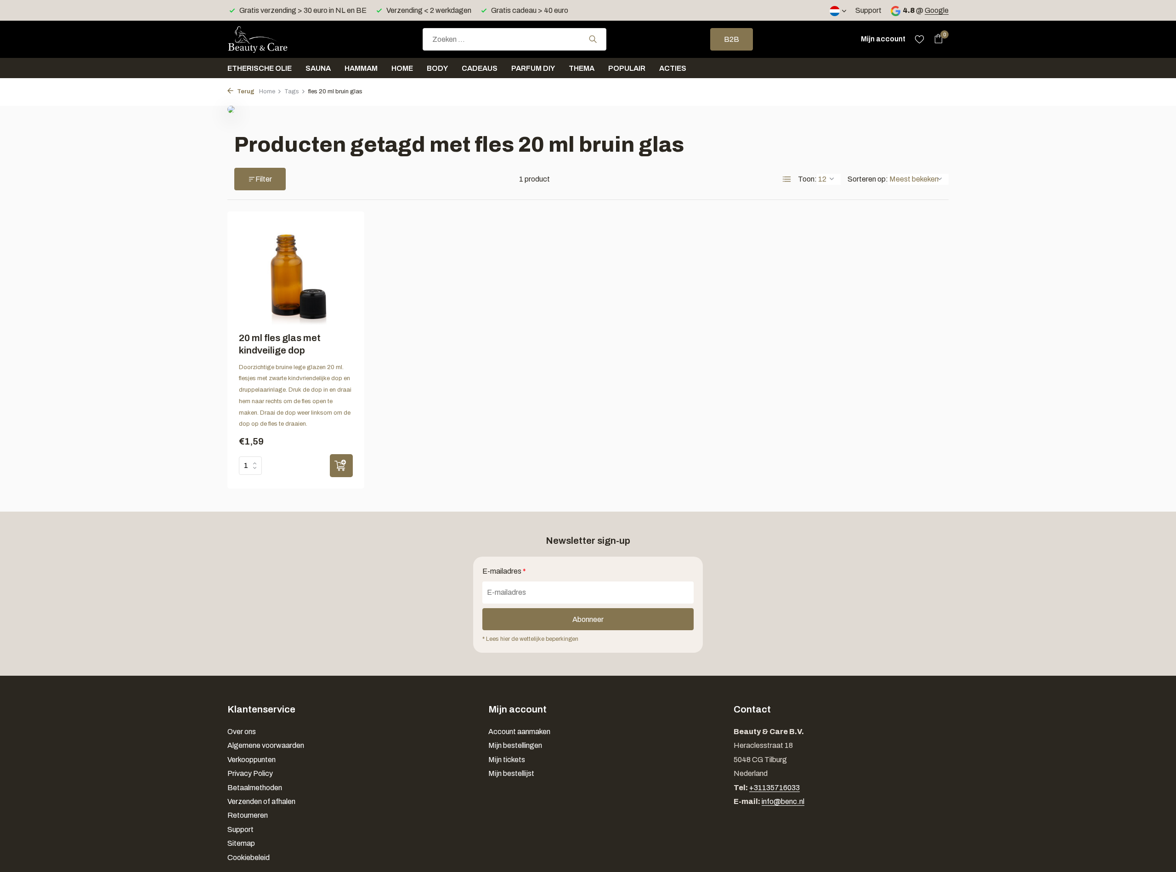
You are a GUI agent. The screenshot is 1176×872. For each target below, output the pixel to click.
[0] (936, 39)
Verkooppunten (251, 760)
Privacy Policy (250, 773)
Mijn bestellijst (511, 773)
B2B (731, 39)
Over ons (241, 731)
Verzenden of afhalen (261, 801)
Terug (245, 91)
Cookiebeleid (248, 857)
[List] (787, 179)
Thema (581, 68)
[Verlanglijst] (919, 39)
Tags (291, 91)
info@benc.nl (783, 801)
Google (937, 10)
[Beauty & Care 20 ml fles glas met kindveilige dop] (296, 274)
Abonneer (588, 619)
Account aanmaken (519, 731)
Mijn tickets (506, 760)
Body (437, 68)
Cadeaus (480, 68)
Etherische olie (259, 68)
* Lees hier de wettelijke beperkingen (530, 639)
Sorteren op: (868, 179)
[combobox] (514, 39)
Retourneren (247, 815)
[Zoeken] (592, 39)
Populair (626, 68)
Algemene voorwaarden (265, 745)
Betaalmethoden (254, 788)
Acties (672, 68)
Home (402, 68)
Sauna (318, 68)
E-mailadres (504, 571)
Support (868, 10)
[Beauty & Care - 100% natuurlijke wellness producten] (273, 39)
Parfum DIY (533, 68)
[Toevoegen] (341, 465)
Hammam (361, 68)
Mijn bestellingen (515, 745)
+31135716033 (774, 788)
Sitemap (241, 843)
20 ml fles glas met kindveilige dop (280, 344)
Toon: (807, 179)
